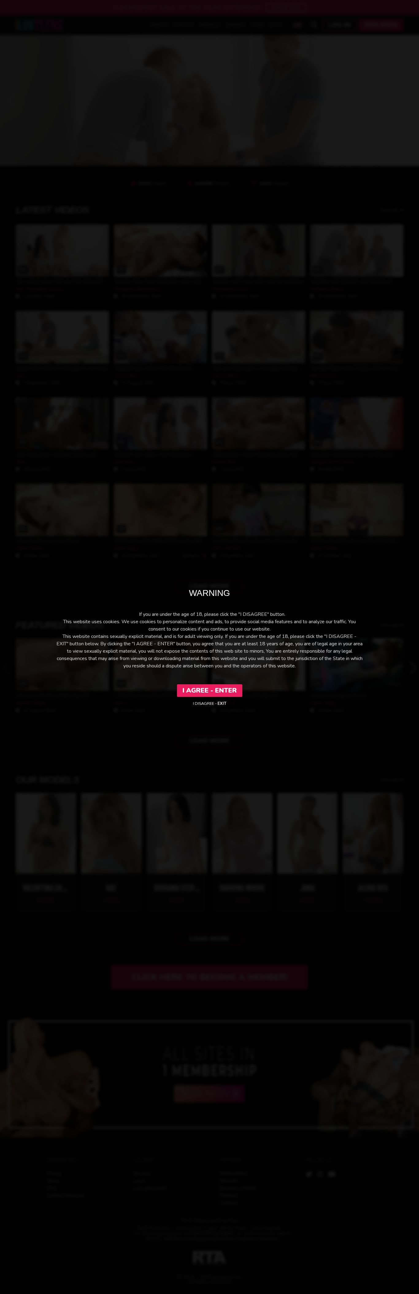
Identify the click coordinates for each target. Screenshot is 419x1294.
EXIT (221, 703)
